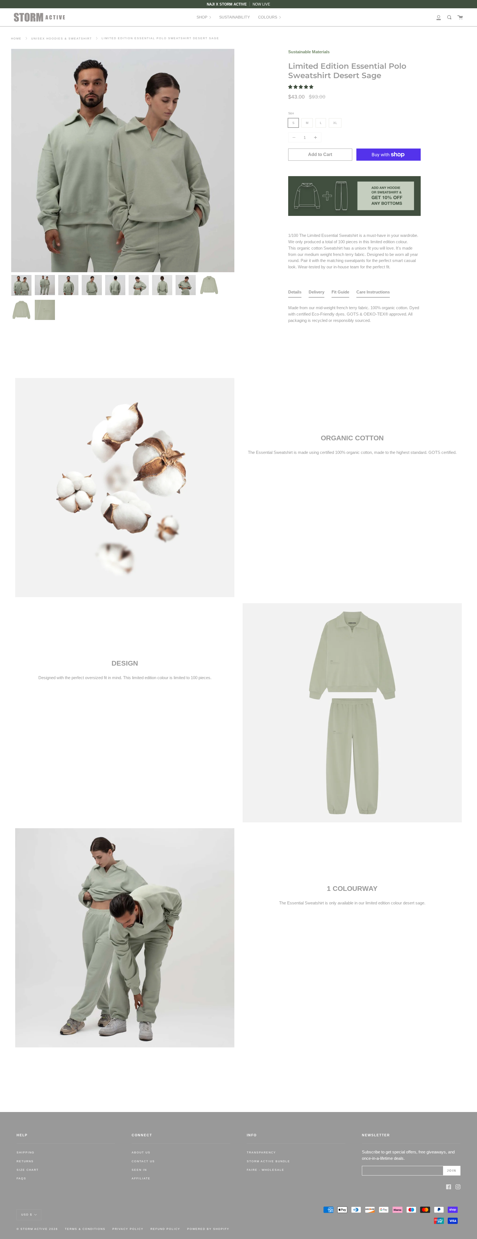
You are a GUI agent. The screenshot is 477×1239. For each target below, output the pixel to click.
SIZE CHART (28, 1169)
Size (291, 113)
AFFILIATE (141, 1178)
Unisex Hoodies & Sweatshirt (61, 38)
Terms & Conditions (85, 1228)
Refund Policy (165, 1228)
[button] (301, 86)
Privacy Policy (128, 1228)
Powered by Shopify (208, 1228)
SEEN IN (139, 1169)
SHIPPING (26, 1152)
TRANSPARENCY (261, 1152)
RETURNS (25, 1161)
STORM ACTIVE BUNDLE (268, 1161)
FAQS (21, 1178)
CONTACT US (143, 1161)
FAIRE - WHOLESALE (265, 1169)
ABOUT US (141, 1152)
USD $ (26, 1214)
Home (16, 38)
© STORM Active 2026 (37, 1228)
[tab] (294, 293)
